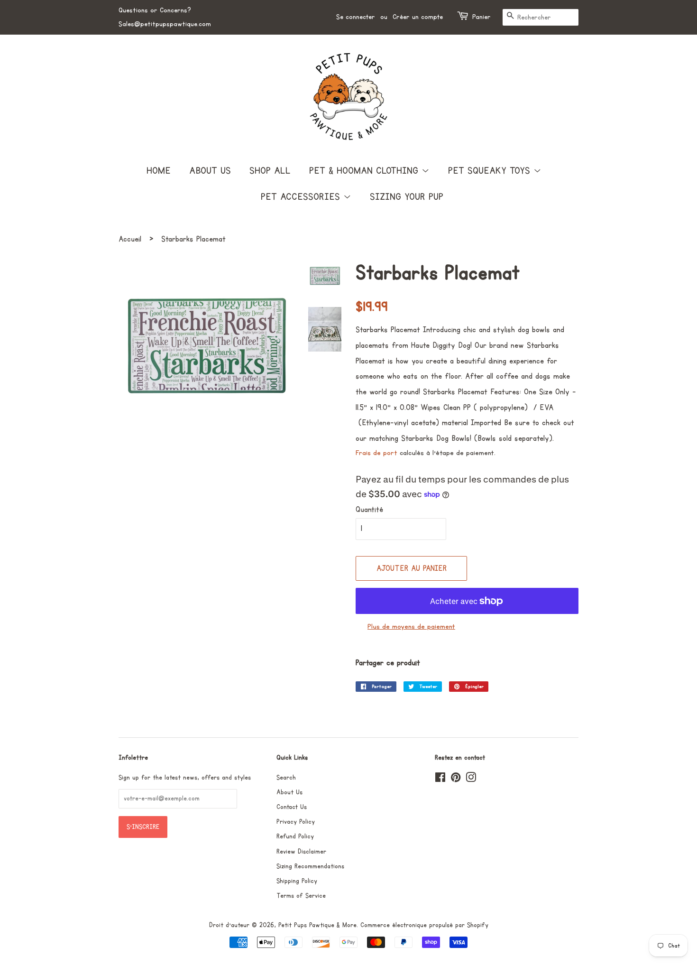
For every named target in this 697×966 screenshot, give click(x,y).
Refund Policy (295, 836)
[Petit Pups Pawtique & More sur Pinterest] (455, 779)
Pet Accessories (302, 197)
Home (159, 171)
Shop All (270, 171)
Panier (481, 16)
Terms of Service (301, 896)
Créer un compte (418, 16)
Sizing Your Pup (406, 197)
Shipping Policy (296, 881)
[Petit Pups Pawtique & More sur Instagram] (471, 779)
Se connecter (355, 16)
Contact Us (291, 807)
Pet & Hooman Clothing (365, 171)
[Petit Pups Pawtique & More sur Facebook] (440, 779)
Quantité (369, 509)
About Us (210, 171)
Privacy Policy (295, 821)
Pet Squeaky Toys (490, 171)
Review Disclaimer (301, 851)
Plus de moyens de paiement (411, 626)
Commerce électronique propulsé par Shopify (424, 925)
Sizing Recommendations (310, 866)
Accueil (130, 239)
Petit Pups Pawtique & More (317, 925)
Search (286, 777)
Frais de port (376, 452)
